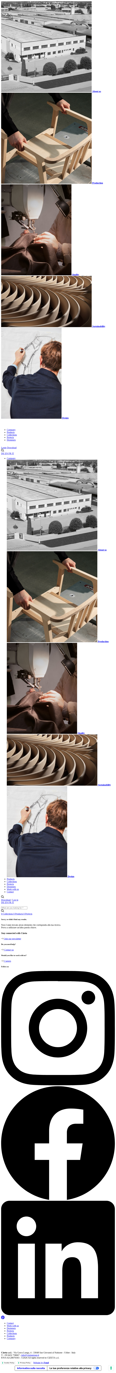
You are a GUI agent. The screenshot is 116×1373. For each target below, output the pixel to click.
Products (11, 432)
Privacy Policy (25, 1363)
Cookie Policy (9, 1363)
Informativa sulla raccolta (31, 1368)
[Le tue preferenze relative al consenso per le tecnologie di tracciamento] (111, 1368)
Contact (10, 892)
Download (12, 447)
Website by (41, 1362)
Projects (10, 437)
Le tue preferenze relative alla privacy (70, 1368)
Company (11, 430)
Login (4, 447)
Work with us (13, 889)
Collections (12, 435)
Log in (15, 900)
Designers (11, 440)
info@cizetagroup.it (30, 1355)
